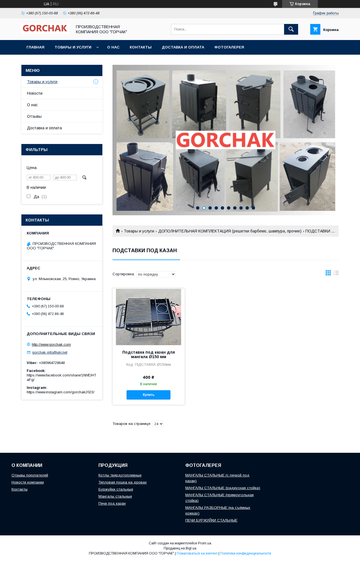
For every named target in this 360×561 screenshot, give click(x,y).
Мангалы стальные (115, 496)
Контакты (141, 47)
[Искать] (291, 29)
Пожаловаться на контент (197, 553)
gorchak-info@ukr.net (49, 352)
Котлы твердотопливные (119, 475)
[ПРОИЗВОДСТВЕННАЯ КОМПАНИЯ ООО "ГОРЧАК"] (45, 32)
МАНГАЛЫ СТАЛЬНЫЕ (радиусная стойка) (222, 488)
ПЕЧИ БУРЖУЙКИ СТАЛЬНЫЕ (211, 520)
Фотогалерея (229, 47)
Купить (148, 395)
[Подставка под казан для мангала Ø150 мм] (148, 317)
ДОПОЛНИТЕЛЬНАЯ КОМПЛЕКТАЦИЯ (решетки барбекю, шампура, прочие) (230, 231)
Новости (34, 93)
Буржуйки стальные (115, 489)
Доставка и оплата (183, 47)
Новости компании (28, 482)
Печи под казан (112, 503)
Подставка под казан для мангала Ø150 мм (148, 354)
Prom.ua (204, 543)
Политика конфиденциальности (245, 553)
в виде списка (336, 274)
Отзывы (34, 116)
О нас (113, 47)
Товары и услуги (73, 47)
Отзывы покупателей (30, 475)
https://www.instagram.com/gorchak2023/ (60, 392)
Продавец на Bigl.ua (180, 548)
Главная (35, 47)
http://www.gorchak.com (51, 344)
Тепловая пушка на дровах (122, 482)
